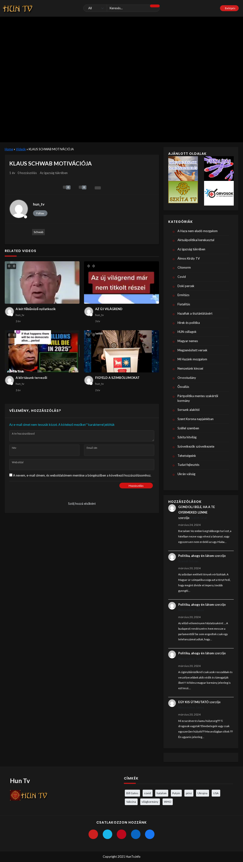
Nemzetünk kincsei (190, 368)
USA (216, 793)
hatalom (162, 793)
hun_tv (38, 204)
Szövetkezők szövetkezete (196, 446)
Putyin (176, 793)
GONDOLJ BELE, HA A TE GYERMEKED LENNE (196, 509)
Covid (182, 277)
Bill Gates (132, 793)
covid (147, 793)
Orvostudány (187, 378)
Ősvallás (183, 387)
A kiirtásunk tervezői (31, 378)
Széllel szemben (188, 428)
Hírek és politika (189, 323)
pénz (189, 793)
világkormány (150, 801)
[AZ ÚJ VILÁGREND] (121, 282)
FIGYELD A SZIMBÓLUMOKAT (117, 378)
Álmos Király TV (189, 258)
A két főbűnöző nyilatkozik (36, 309)
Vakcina (131, 801)
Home (9, 149)
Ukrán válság (186, 474)
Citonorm (184, 267)
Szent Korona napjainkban (196, 419)
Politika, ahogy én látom (196, 556)
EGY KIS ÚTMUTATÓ (193, 702)
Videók (21, 149)
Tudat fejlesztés (188, 465)
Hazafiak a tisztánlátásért (195, 313)
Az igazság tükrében (54, 173)
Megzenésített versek (192, 350)
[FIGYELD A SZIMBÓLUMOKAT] (121, 351)
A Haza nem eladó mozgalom (198, 231)
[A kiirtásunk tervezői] (42, 351)
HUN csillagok (187, 332)
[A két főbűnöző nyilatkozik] (42, 282)
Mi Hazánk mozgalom (192, 359)
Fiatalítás (184, 304)
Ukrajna (202, 793)
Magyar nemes (188, 341)
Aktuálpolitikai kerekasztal (196, 240)
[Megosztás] (97, 188)
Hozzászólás (136, 485)
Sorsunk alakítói (189, 410)
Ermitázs (183, 295)
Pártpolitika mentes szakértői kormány (198, 398)
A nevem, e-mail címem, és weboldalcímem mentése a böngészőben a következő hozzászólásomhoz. (82, 475)
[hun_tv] (18, 208)
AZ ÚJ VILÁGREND (108, 309)
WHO (167, 801)
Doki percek (186, 286)
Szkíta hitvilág (187, 437)
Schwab (38, 232)
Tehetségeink (187, 456)
